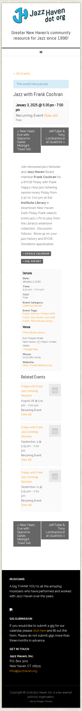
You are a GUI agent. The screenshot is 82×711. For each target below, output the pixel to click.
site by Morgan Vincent (41, 701)
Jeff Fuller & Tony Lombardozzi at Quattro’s (55, 136)
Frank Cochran (31, 313)
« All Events (21, 73)
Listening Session (32, 305)
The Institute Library (42, 321)
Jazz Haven (41, 15)
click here (39, 630)
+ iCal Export (32, 261)
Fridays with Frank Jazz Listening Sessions (32, 390)
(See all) (51, 115)
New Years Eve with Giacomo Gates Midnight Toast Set (26, 140)
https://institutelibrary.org (37, 365)
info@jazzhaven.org (23, 671)
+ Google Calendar (36, 253)
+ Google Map (30, 349)
